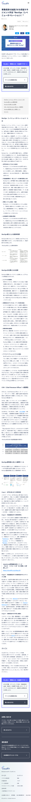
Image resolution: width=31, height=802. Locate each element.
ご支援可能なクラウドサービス (8, 791)
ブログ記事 (22, 411)
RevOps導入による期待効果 (10, 102)
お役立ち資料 (20, 785)
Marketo (5, 543)
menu (28, 3)
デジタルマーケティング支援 (8, 785)
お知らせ (8, 795)
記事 (18, 783)
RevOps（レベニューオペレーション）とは (14, 99)
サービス (4, 775)
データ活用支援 (5, 783)
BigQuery (15, 598)
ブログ (18, 780)
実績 (18, 778)
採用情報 (13, 795)
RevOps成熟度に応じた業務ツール (12, 109)
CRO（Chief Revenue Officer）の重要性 (13, 107)
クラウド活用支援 (5, 778)
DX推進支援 (4, 780)
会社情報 (3, 795)
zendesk (5, 541)
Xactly (13, 635)
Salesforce (5, 539)
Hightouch (4, 604)
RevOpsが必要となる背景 (10, 104)
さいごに (6, 112)
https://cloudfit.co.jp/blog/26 (11, 570)
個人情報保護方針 (20, 795)
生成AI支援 (4, 788)
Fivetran (25, 602)
